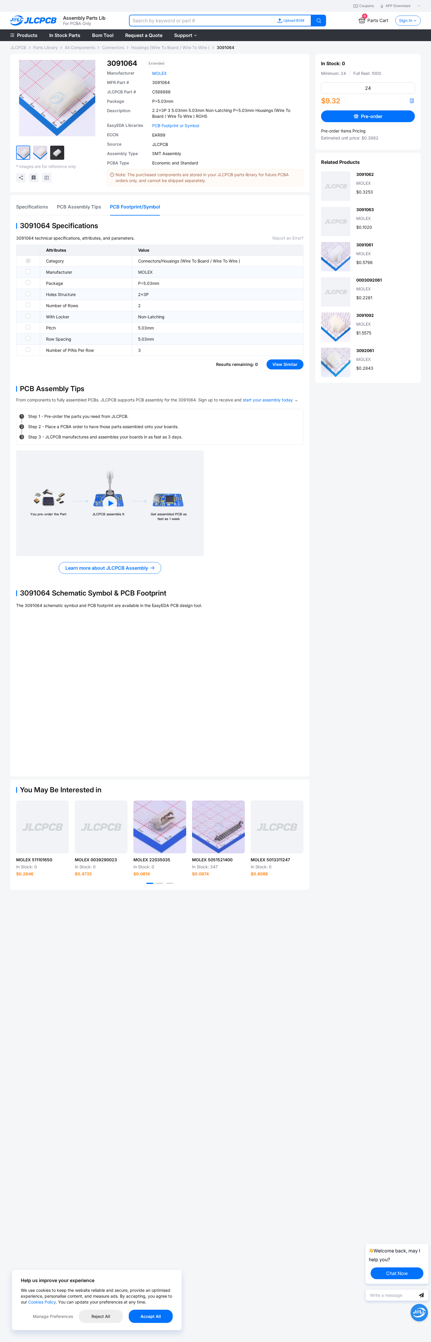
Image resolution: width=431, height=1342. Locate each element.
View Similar (285, 364)
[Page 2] (159, 883)
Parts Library (45, 47)
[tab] (32, 207)
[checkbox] (28, 260)
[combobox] (200, 20)
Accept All (150, 1316)
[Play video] (110, 503)
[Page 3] (169, 883)
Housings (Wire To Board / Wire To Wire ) (170, 47)
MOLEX (159, 73)
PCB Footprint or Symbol (175, 125)
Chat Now (397, 1273)
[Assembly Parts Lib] (33, 20)
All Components (80, 47)
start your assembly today (268, 399)
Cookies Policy (42, 1301)
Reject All (100, 1316)
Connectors (113, 47)
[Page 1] (149, 883)
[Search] (318, 20)
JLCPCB (18, 47)
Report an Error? (287, 238)
